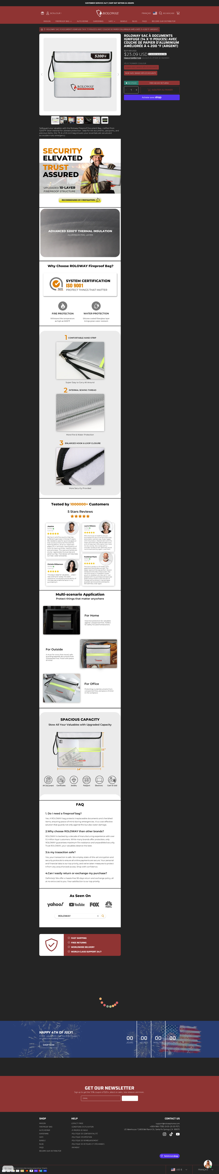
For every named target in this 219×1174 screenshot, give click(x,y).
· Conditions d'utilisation (82, 1127)
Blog (41, 1144)
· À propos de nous (79, 1130)
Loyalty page (77, 1123)
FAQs (41, 1147)
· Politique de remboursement (84, 1140)
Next (118, 74)
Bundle (42, 1140)
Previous (42, 74)
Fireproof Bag (63, 21)
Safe (110, 21)
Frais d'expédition (132, 58)
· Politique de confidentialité (84, 1133)
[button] (167, 13)
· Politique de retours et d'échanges (87, 1144)
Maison (42, 1123)
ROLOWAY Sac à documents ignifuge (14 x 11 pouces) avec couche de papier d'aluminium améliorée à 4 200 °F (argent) (102, 29)
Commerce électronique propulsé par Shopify (31, 1168)
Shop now (48, 1045)
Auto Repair (44, 1130)
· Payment (75, 1147)
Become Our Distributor (50, 1151)
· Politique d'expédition (81, 1137)
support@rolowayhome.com (168, 1123)
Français (146, 13)
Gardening (44, 1133)
